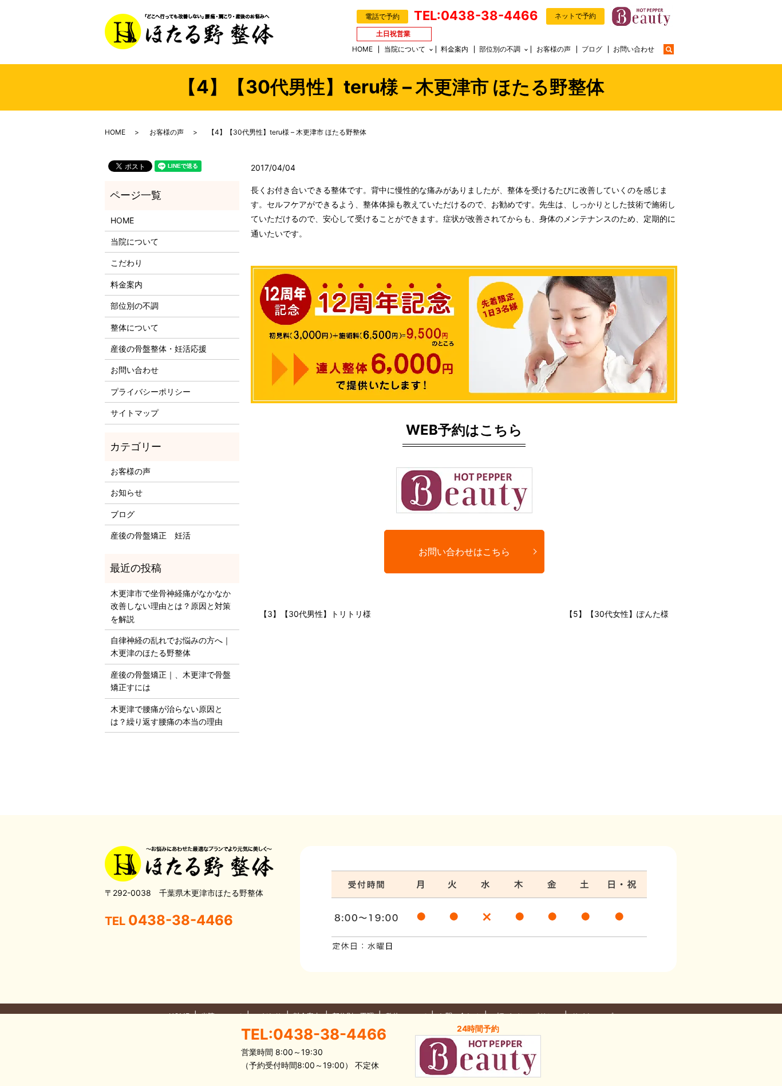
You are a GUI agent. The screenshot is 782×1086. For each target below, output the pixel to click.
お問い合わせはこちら (464, 551)
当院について (404, 49)
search (674, 48)
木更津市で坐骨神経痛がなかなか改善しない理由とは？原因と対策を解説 (170, 606)
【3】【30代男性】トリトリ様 (315, 614)
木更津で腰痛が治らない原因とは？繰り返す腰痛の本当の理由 (166, 715)
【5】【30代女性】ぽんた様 (617, 614)
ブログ (592, 49)
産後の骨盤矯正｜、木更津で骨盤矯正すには (170, 681)
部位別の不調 (499, 49)
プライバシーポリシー (150, 391)
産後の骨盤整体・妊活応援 (158, 348)
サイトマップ (134, 413)
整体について (134, 327)
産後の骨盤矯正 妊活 (150, 535)
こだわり (126, 262)
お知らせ (126, 492)
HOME (362, 49)
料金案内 (454, 49)
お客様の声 (553, 49)
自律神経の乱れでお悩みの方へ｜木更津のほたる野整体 (170, 646)
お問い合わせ (633, 49)
